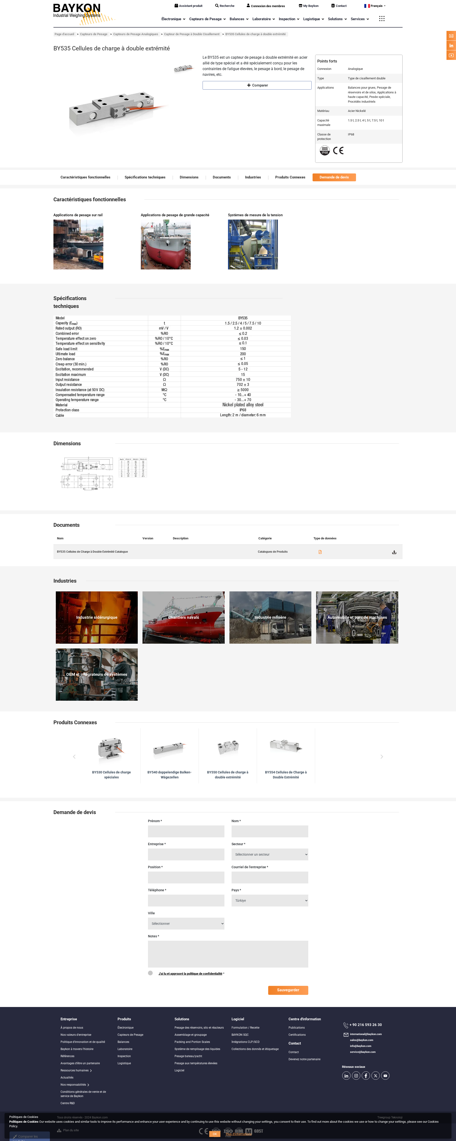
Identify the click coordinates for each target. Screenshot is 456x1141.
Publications (297, 1027)
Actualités (67, 1077)
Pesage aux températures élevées (196, 1063)
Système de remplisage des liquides (197, 1049)
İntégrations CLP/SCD (246, 1042)
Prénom (155, 821)
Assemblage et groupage (191, 1034)
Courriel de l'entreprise (250, 867)
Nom (236, 821)
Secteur (238, 844)
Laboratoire (125, 1049)
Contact (341, 6)
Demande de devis (334, 177)
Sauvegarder (288, 990)
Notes (153, 936)
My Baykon (310, 6)
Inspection (124, 1056)
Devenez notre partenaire (304, 1059)
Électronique (125, 1027)
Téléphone (157, 890)
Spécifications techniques (145, 177)
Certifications (297, 1034)
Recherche (227, 6)
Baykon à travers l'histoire (77, 1049)
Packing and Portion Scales (192, 1042)
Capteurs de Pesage (130, 1034)
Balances (123, 1042)
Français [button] (376, 6)
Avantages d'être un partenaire (80, 1063)
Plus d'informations (239, 1134)
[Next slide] (381, 757)
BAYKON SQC (240, 1034)
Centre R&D (68, 1103)
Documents (222, 177)
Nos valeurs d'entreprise (76, 1034)
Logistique (124, 1063)
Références (67, 1056)
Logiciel (179, 1070)
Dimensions (189, 177)
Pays (236, 890)
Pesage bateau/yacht (188, 1056)
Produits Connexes (290, 177)
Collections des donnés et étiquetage (255, 1049)
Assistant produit (190, 6)
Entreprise (157, 844)
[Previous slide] (74, 757)
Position (155, 867)
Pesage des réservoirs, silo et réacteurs (199, 1027)
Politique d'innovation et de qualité (83, 1042)
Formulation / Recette (245, 1027)
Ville (151, 913)
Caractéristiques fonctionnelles (85, 177)
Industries (253, 177)
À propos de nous (72, 1027)
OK (215, 1134)
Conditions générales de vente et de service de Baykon (83, 1094)
